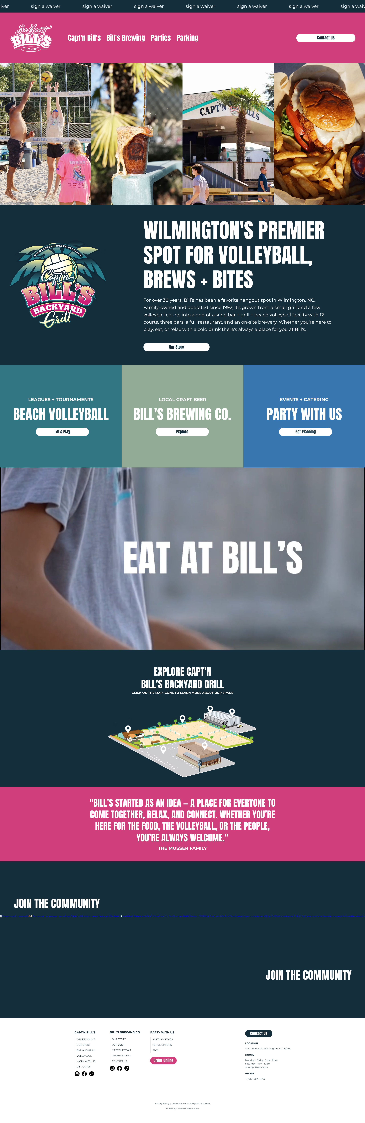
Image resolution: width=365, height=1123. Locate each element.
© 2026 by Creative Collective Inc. (182, 1108)
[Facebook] (84, 1073)
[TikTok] (91, 1073)
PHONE (249, 1073)
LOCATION (251, 1043)
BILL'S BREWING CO (125, 1032)
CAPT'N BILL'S (85, 1032)
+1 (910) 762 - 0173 (255, 1079)
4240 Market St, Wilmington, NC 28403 (267, 1048)
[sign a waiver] (182, 6)
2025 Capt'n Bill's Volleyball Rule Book (191, 1103)
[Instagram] (77, 1073)
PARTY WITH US (162, 1032)
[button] (128, 729)
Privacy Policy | (163, 1103)
